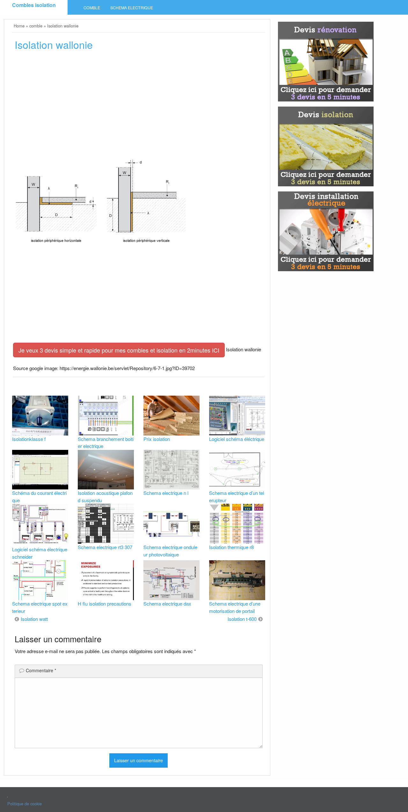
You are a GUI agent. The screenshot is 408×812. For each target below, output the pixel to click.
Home (19, 26)
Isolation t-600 (242, 618)
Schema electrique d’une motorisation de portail (234, 607)
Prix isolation (156, 439)
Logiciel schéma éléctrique (236, 439)
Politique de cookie (24, 804)
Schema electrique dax (167, 603)
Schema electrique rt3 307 (105, 547)
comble (92, 8)
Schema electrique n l (165, 492)
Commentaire (41, 670)
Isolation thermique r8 (231, 547)
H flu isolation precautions (104, 603)
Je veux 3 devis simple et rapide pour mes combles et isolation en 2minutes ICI (118, 350)
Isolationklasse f (29, 439)
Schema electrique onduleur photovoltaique (170, 551)
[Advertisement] (138, 104)
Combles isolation (34, 5)
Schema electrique (131, 8)
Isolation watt (34, 618)
